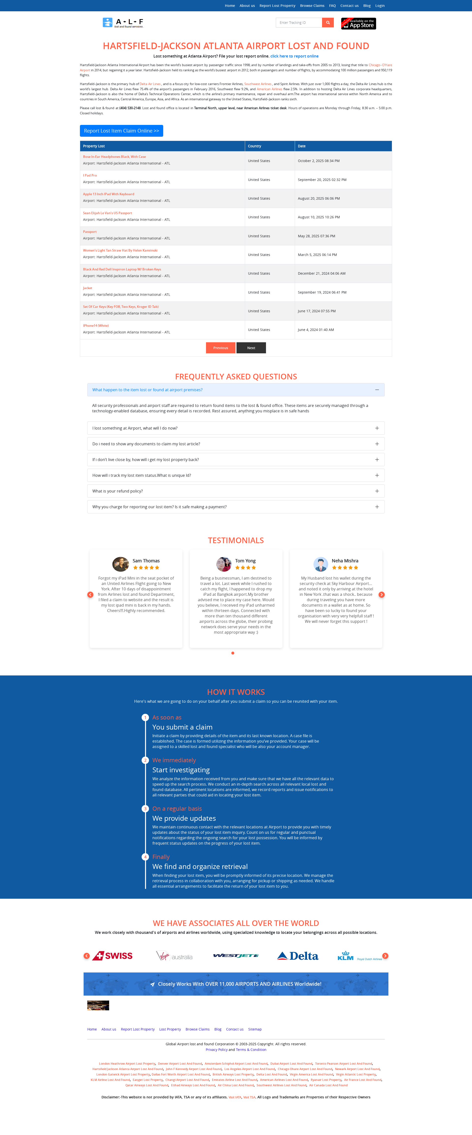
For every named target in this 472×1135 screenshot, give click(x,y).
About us (247, 5)
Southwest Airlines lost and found (281, 1085)
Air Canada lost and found (328, 1085)
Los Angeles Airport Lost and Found (249, 1069)
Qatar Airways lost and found (146, 1085)
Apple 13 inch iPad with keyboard (108, 194)
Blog (367, 5)
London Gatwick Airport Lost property (123, 1074)
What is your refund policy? (117, 491)
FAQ (332, 5)
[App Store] (363, 24)
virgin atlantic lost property (356, 1074)
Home (230, 5)
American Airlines (269, 89)
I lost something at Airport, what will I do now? (134, 428)
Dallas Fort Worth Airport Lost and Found (181, 1074)
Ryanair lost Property (326, 1080)
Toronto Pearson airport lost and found (343, 1063)
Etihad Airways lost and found (193, 1085)
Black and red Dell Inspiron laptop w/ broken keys (122, 269)
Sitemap (255, 1029)
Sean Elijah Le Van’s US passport (107, 213)
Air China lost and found (236, 1085)
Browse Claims (312, 5)
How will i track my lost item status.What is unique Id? (141, 475)
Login (380, 5)
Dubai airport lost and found (291, 1063)
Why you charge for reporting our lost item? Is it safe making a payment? (159, 506)
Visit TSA (249, 1097)
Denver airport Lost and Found (180, 1063)
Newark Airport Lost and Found (357, 1069)
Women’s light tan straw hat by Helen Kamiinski (120, 250)
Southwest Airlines (258, 84)
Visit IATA (235, 1097)
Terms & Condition (251, 1049)
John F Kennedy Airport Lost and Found (193, 1069)
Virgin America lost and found (311, 1074)
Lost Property (170, 1029)
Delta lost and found (271, 1074)
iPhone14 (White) (96, 326)
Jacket (87, 288)
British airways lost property (233, 1074)
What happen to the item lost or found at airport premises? (147, 389)
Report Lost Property (277, 5)
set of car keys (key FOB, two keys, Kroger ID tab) (121, 307)
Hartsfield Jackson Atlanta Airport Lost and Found (127, 1069)
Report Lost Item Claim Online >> (121, 130)
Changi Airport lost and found (187, 1080)
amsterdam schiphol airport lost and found (236, 1063)
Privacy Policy (217, 1049)
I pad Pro (90, 175)
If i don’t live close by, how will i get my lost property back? (145, 459)
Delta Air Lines (150, 84)
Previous (220, 347)
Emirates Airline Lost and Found (234, 1080)
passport (90, 232)
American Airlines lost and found (284, 1080)
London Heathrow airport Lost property (127, 1063)
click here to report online (294, 56)
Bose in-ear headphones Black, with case (114, 157)
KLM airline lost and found (110, 1080)
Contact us (349, 5)
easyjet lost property (147, 1080)
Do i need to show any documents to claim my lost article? (146, 444)
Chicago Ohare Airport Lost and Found (305, 1069)
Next (251, 347)
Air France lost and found (362, 1080)
